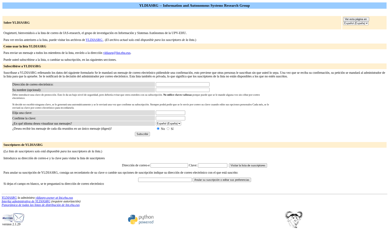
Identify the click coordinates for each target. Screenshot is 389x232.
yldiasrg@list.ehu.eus (116, 53)
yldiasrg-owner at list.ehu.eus (54, 197)
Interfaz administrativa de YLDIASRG (26, 201)
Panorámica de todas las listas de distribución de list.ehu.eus (41, 205)
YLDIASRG (94, 40)
